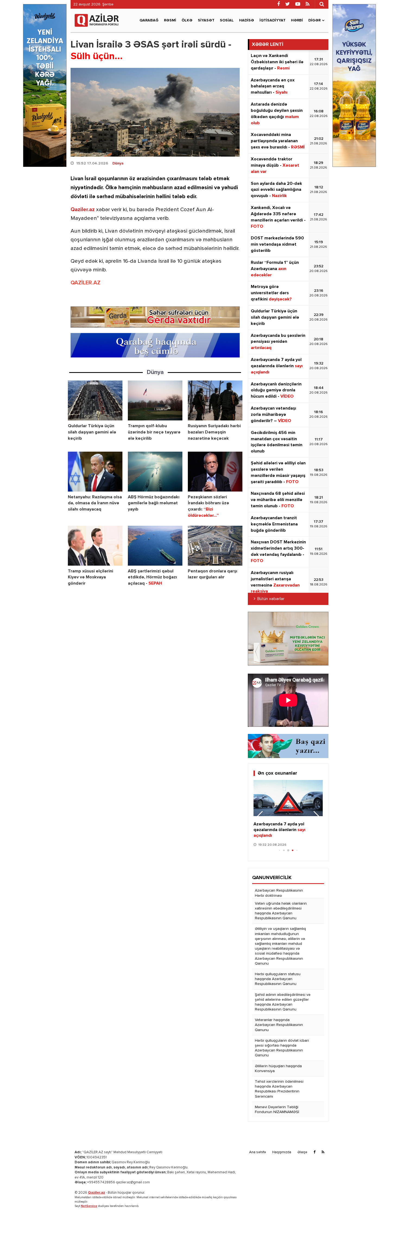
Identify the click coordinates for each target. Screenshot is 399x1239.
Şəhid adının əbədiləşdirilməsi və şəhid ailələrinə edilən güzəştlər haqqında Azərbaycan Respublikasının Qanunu (283, 1002)
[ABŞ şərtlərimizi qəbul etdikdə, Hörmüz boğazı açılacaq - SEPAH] (155, 546)
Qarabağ (149, 20)
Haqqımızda (281, 1152)
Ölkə (187, 20)
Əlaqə (302, 1152)
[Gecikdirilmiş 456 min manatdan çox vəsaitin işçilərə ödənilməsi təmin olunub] (288, 798)
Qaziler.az (83, 209)
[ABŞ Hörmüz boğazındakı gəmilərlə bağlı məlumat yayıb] (155, 472)
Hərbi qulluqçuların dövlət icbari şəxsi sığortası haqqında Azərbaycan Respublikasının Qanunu (282, 1048)
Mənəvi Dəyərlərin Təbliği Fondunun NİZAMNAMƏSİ (277, 1109)
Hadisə (246, 20)
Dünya (117, 163)
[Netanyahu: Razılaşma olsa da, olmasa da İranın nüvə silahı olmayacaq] (95, 472)
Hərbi (297, 20)
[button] (316, 817)
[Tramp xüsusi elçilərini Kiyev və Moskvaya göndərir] (95, 546)
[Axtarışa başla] (321, 4)
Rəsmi (170, 20)
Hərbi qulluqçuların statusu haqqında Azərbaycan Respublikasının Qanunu (277, 979)
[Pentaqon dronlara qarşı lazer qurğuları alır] (215, 546)
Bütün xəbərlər (270, 599)
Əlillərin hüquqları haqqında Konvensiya (278, 1068)
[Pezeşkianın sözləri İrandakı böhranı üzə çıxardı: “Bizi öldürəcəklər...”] (215, 472)
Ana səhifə (257, 1152)
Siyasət (206, 20)
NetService (89, 1206)
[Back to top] (383, 1223)
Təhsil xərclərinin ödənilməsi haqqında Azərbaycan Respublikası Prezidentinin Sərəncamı (279, 1089)
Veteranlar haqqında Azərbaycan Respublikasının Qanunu (279, 1025)
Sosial (227, 20)
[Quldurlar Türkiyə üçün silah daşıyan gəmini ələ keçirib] (95, 400)
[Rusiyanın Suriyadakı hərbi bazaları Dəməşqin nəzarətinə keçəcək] (215, 400)
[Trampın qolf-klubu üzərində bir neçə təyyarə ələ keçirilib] (155, 400)
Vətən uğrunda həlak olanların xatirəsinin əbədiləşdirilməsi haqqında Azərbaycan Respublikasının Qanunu (281, 911)
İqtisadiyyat (272, 20)
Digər (314, 20)
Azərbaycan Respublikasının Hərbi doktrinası (279, 893)
